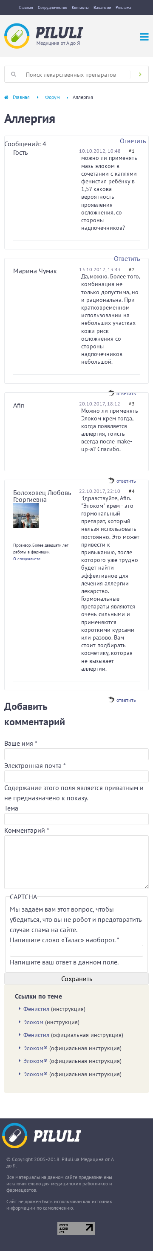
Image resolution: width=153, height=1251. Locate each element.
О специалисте (26, 559)
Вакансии (102, 7)
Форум (52, 97)
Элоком (33, 1022)
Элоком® (35, 1048)
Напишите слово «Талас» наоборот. (64, 939)
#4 (132, 491)
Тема (11, 808)
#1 (132, 151)
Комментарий (26, 830)
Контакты (80, 7)
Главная (26, 7)
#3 (132, 403)
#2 (132, 269)
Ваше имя (20, 743)
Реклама (123, 7)
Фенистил (36, 1009)
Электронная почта (34, 765)
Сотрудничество (52, 7)
